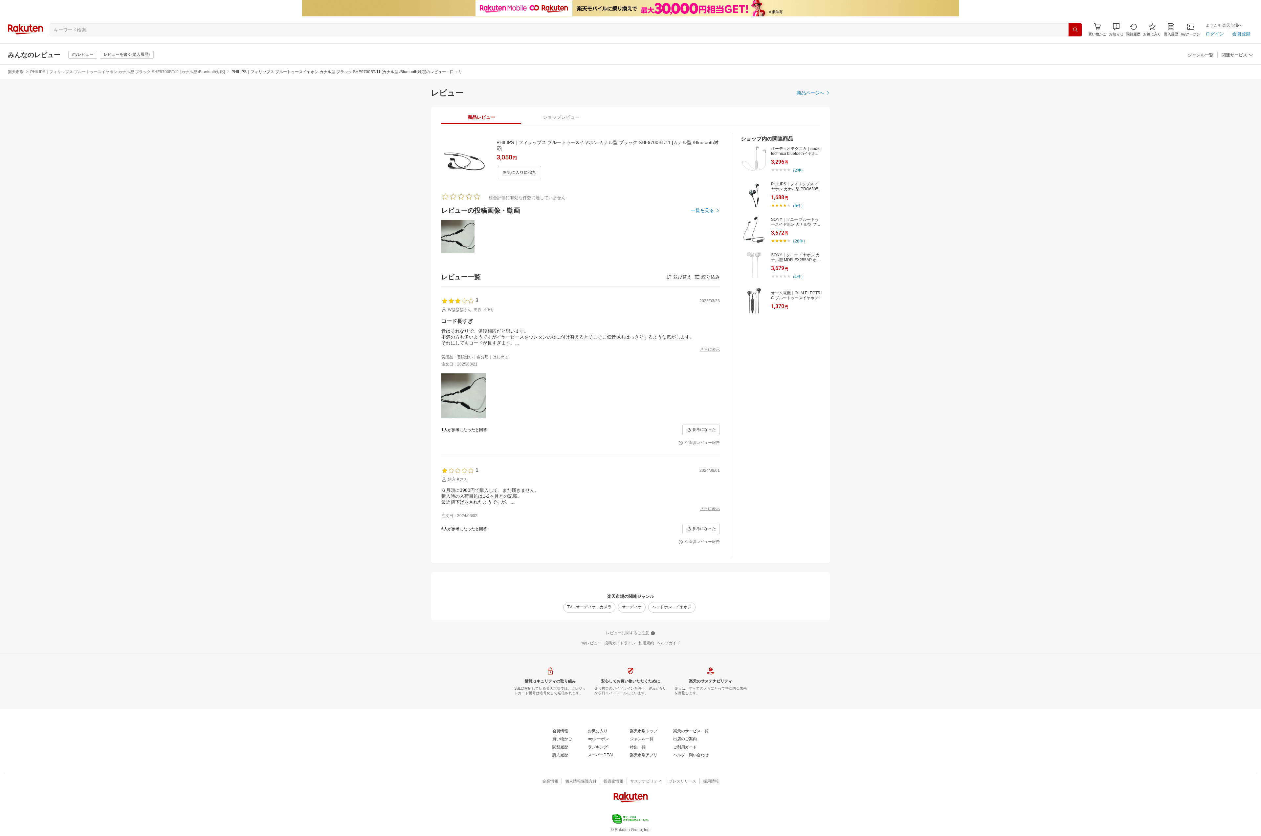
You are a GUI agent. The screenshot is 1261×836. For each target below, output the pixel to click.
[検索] (1075, 29)
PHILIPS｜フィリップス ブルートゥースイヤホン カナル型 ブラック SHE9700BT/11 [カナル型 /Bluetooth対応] (127, 72)
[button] (1116, 29)
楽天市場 (16, 72)
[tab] (481, 117)
